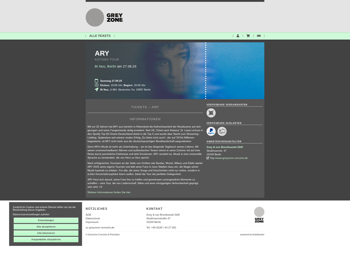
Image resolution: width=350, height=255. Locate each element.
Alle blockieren (46, 233)
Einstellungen (46, 220)
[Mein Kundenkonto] (238, 36)
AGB (88, 214)
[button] (258, 36)
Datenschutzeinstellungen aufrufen (31, 214)
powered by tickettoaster (252, 234)
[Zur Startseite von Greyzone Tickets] (175, 17)
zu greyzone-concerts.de (100, 227)
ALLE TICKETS (100, 35)
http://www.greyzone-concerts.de (229, 158)
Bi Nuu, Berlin (105, 66)
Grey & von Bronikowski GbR (225, 147)
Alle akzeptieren (46, 226)
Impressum (92, 222)
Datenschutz (93, 218)
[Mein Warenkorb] (248, 36)
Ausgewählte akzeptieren (46, 239)
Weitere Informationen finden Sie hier (109, 192)
